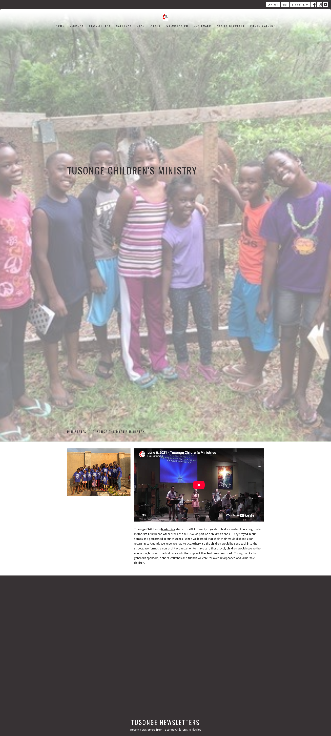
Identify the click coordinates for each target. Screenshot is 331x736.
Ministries (76, 432)
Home (60, 25)
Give (285, 4)
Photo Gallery (262, 25)
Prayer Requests (231, 25)
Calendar (124, 25)
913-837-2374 (300, 4)
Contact (273, 4)
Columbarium (177, 25)
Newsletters (100, 25)
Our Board (202, 25)
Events (155, 25)
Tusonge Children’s (154, 529)
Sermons (76, 25)
